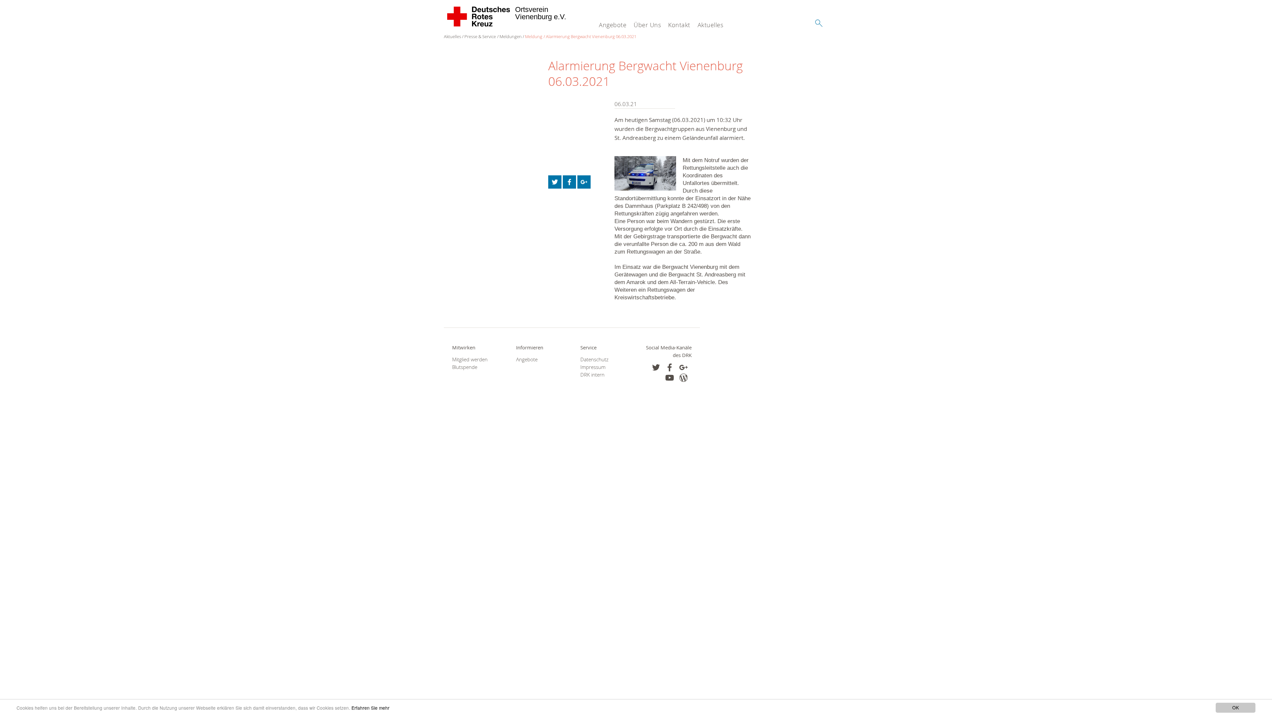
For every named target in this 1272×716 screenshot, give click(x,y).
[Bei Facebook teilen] (569, 182)
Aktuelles (710, 25)
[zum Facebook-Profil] (656, 367)
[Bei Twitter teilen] (554, 182)
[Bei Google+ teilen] (584, 182)
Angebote (612, 25)
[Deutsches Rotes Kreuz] (479, 16)
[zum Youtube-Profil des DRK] (669, 378)
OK (1235, 707)
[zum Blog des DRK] (683, 378)
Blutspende (464, 367)
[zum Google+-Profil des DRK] (683, 367)
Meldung (533, 36)
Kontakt (679, 25)
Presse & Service (480, 36)
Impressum (593, 367)
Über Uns (647, 25)
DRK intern (592, 375)
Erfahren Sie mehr (370, 707)
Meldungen (511, 36)
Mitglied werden (470, 359)
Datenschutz (594, 359)
